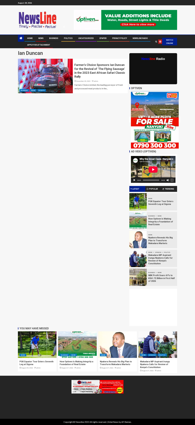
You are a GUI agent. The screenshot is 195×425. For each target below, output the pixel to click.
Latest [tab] (135, 189)
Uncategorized (86, 38)
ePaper (103, 38)
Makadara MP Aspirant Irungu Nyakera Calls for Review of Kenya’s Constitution (155, 364)
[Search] (156, 41)
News (41, 38)
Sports (42, 90)
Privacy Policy (119, 38)
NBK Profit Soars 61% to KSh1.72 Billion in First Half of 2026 (161, 278)
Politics (68, 38)
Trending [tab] (169, 189)
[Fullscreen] (172, 180)
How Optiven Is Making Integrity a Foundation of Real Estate (160, 221)
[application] (153, 169)
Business (53, 38)
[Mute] (167, 180)
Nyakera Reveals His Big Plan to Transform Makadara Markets (160, 240)
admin (96, 81)
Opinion (158, 252)
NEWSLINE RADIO (140, 38)
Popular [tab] (153, 189)
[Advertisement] (155, 309)
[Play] (134, 180)
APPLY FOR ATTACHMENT (38, 45)
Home (30, 38)
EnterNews (113, 422)
